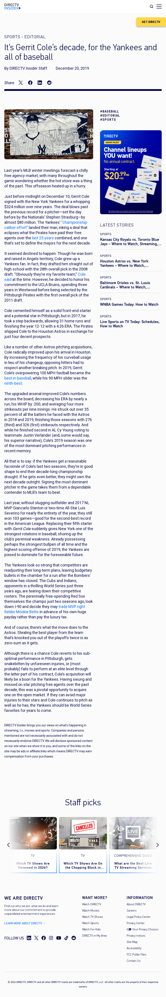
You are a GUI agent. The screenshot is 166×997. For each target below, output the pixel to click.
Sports (106, 234)
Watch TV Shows (92, 917)
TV (33, 856)
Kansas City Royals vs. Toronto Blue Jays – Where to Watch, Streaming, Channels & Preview (129, 244)
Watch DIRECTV (91, 904)
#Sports (108, 119)
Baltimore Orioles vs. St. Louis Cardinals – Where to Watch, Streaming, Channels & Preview (126, 287)
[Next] (154, 845)
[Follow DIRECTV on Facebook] (44, 938)
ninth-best (13, 383)
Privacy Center (136, 923)
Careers (131, 910)
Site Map (132, 942)
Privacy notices (136, 936)
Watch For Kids (91, 929)
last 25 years (43, 238)
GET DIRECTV (151, 22)
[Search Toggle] (151, 6)
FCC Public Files (136, 954)
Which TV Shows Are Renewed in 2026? (33, 865)
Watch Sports (90, 923)
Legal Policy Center (139, 917)
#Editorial (110, 115)
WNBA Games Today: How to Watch (129, 304)
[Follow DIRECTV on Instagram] (51, 938)
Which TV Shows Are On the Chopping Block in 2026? (83, 865)
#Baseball (109, 111)
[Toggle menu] (159, 6)
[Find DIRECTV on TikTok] (66, 938)
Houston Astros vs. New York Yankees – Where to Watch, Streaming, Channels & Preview (126, 265)
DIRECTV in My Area (94, 936)
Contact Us (133, 961)
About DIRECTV (136, 904)
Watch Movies (90, 910)
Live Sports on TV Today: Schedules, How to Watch (130, 324)
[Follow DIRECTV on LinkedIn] (29, 938)
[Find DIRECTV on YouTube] (58, 938)
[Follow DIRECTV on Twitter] (36, 938)
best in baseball (17, 378)
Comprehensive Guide (133, 856)
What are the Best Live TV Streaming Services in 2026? (133, 865)
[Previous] (12, 845)
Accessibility (134, 948)
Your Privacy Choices (145, 929)
